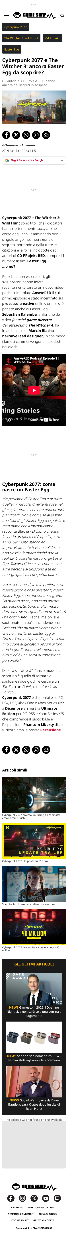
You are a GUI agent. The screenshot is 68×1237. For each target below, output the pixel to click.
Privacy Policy (48, 1214)
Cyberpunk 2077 (15, 27)
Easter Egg (11, 49)
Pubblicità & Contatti (41, 1207)
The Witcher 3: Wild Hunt (21, 38)
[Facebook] (12, 1198)
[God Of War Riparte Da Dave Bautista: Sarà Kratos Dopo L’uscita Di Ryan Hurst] (34, 1081)
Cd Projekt (52, 38)
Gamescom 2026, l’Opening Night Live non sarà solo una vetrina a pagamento (34, 1011)
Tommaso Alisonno (20, 145)
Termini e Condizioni (21, 1214)
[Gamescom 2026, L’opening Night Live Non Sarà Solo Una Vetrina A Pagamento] (34, 988)
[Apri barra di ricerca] (62, 15)
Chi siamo (17, 1207)
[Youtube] (47, 1198)
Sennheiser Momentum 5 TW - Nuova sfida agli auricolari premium (34, 1058)
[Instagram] (24, 1198)
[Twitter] (35, 1198)
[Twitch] (57, 1198)
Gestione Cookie (43, 1220)
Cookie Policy (20, 1220)
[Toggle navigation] (6, 15)
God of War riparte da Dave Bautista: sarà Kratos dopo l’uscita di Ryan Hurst (34, 1104)
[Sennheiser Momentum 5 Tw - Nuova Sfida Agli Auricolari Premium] (34, 1037)
